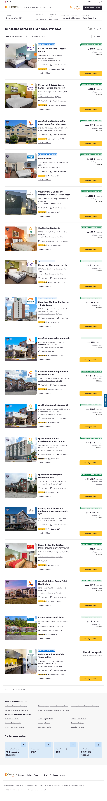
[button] (105, 400)
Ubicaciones (92, 2)
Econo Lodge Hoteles (45, 719)
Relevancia (14, 36)
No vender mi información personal (73, 785)
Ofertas (50, 7)
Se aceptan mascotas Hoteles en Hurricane (53, 710)
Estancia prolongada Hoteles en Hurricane (53, 706)
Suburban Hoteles (77, 727)
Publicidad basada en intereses (50, 785)
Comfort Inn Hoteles (12, 719)
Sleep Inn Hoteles (77, 723)
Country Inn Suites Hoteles (14, 727)
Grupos (42, 7)
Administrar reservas (79, 2)
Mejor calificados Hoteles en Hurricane (85, 706)
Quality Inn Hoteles (44, 727)
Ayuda (100, 2)
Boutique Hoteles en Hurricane (16, 706)
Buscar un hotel (24, 775)
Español (9, 2)
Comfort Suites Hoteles (13, 723)
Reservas (37, 775)
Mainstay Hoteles (44, 723)
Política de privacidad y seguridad (26, 785)
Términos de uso (8, 785)
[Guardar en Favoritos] (7, 46)
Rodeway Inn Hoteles (78, 719)
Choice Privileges (51, 775)
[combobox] (30, 7)
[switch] (89, 28)
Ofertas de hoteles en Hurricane (16, 710)
